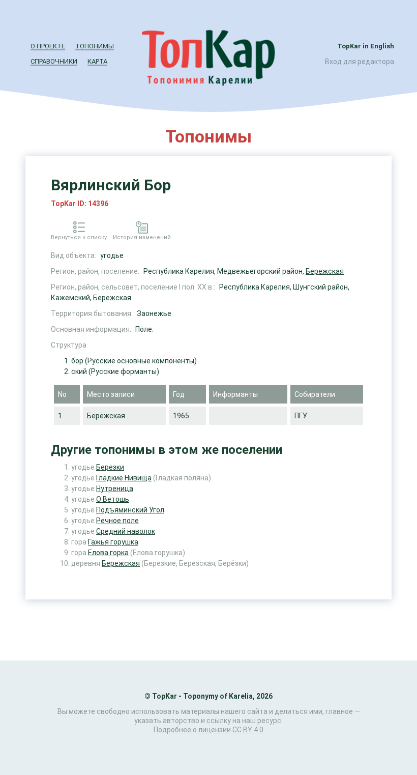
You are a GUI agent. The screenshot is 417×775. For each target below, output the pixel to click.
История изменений (142, 237)
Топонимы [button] (94, 46)
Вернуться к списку (79, 237)
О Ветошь (112, 499)
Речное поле (117, 520)
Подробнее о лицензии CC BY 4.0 (208, 730)
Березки (110, 467)
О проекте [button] (48, 46)
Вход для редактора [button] (359, 62)
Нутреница (114, 488)
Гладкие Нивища (124, 478)
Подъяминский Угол (130, 510)
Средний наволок (125, 531)
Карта (97, 61)
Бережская (325, 271)
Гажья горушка (113, 542)
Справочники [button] (54, 61)
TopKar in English (365, 46)
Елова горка (108, 553)
